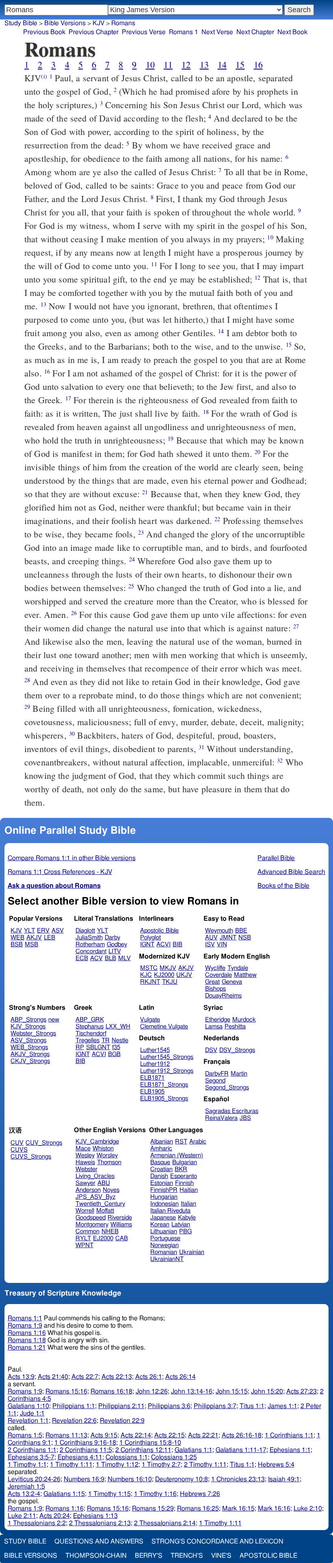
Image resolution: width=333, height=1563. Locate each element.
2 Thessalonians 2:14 (165, 1523)
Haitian (188, 1190)
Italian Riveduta (170, 1211)
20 (257, 452)
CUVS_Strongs (31, 1157)
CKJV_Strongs (30, 1061)
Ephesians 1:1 (290, 1450)
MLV (124, 958)
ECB (82, 958)
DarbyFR (217, 1074)
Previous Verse (144, 32)
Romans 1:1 (25, 1318)
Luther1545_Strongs (166, 1057)
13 (204, 64)
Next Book (292, 32)
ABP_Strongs (28, 1020)
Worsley (107, 1155)
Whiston (103, 1149)
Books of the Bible (283, 886)
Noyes (111, 1190)
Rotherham (90, 944)
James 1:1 (282, 1406)
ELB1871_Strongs (164, 1085)
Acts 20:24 (54, 1516)
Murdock (244, 1020)
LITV (114, 951)
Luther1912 (155, 1064)
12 (186, 64)
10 (150, 64)
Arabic (197, 1142)
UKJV (184, 975)
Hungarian (163, 1197)
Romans (123, 23)
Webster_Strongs (33, 1033)
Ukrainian (191, 1252)
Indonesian (164, 1204)
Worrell (85, 1211)
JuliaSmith (89, 938)
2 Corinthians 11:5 (86, 1450)
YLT (29, 931)
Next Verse (217, 32)
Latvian (180, 1225)
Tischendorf (91, 1033)
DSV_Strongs (237, 1050)
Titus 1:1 (252, 1406)
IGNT (147, 944)
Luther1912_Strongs (166, 1071)
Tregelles (87, 1040)
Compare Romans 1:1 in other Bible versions (72, 858)
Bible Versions (65, 23)
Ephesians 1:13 (95, 1516)
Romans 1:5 (25, 1435)
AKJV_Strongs (30, 1054)
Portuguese (165, 1238)
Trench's (187, 1555)
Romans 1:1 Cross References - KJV (60, 872)
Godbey (117, 944)
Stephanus (90, 1027)
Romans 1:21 (27, 1347)
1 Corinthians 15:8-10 (150, 1442)
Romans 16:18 (111, 1391)
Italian (188, 1204)
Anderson (88, 1190)
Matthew (245, 975)
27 (296, 626)
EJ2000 (103, 1238)
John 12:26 (152, 1391)
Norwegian (164, 1245)
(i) (44, 76)
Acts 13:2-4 (24, 1494)
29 (27, 707)
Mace (83, 1149)
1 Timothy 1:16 (155, 1494)
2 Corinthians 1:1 (32, 1450)
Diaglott (85, 931)
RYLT (83, 1238)
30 (72, 733)
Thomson (109, 1162)
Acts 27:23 (301, 1391)
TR (106, 1040)
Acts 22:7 (84, 1377)
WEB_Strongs (29, 1047)
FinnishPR (163, 1190)
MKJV (168, 968)
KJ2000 (164, 975)
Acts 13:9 (21, 1377)
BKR (181, 1169)
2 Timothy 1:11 (205, 1464)
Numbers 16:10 (130, 1479)
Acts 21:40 (53, 1377)
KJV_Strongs (28, 1027)
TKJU (169, 982)
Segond (215, 1081)
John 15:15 (232, 1391)
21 (145, 492)
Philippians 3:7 (215, 1406)
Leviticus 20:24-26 (34, 1479)
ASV (58, 931)
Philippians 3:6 (169, 1406)
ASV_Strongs (28, 1040)
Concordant (91, 951)
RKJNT (150, 982)
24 (132, 559)
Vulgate (150, 1020)
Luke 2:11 (22, 1516)
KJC (146, 975)
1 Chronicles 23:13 (238, 1479)
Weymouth (219, 931)
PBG (185, 1231)
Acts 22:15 (169, 1435)
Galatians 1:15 (64, 1494)
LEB (49, 938)
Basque (160, 1162)
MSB (31, 944)
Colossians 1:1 (127, 1457)
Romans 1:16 (27, 1333)
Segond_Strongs (227, 1088)
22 (217, 519)
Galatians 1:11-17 (241, 1450)
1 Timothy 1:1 (27, 1464)
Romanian (163, 1252)
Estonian (161, 1183)
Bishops (215, 989)
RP (80, 1047)
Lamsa (214, 1027)
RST (181, 1142)
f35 (116, 1047)
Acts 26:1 (148, 1377)
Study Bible (20, 23)
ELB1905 (152, 1092)
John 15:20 (267, 1391)
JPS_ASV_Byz (95, 1197)
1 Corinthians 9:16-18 (85, 1442)
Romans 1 (183, 32)
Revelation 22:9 (122, 1420)
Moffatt (105, 1211)
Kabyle (187, 1218)
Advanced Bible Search (291, 872)
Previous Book (44, 32)
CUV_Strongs (44, 1143)
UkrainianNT (167, 1259)
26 (74, 613)
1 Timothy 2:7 (161, 1464)
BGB (114, 1054)
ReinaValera (221, 1118)
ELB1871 (152, 1078)
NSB (244, 938)
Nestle (120, 1040)
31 (201, 747)
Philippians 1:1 (73, 1406)
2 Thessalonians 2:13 (100, 1523)
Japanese (163, 1218)
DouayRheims (223, 996)
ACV (96, 958)
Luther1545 (155, 1050)
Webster (86, 1169)
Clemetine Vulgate (164, 1027)
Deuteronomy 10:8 (181, 1479)
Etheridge (217, 1020)
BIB (177, 944)
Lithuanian (163, 1231)
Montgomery (92, 1225)
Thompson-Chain (96, 1555)
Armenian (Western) (176, 1155)
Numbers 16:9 (84, 1479)
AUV (211, 938)
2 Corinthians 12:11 (143, 1450)
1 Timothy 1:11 (71, 1464)
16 (258, 64)
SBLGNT (98, 1047)
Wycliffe (215, 968)
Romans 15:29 (153, 1508)
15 (240, 64)
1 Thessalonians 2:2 (37, 1523)
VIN (222, 944)
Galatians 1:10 (28, 1406)
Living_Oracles (95, 1176)
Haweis (85, 1162)
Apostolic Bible (268, 1555)
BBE (241, 931)
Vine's (221, 1555)
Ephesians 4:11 (80, 1457)
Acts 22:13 (117, 1377)
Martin (239, 1074)
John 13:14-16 (191, 1391)
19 (170, 438)
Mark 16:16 (274, 1508)
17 (68, 398)
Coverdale (218, 975)
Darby (112, 938)
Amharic (161, 1149)
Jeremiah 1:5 (26, 1486)
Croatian (161, 1169)
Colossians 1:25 (174, 1457)
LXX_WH (118, 1027)
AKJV (34, 938)
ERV (43, 931)
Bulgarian (184, 1162)
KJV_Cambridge (97, 1142)
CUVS (19, 1150)
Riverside (120, 1218)
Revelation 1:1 (28, 1420)
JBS (245, 1118)
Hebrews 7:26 (200, 1494)
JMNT (228, 938)
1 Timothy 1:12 (117, 1464)
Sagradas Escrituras (231, 1111)
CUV (17, 1143)
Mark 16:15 (238, 1508)
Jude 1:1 (32, 1413)
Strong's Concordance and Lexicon (217, 1541)
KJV (98, 23)
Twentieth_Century (100, 1204)
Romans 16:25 (198, 1508)
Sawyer (85, 1183)
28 (27, 680)
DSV (211, 1050)
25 (131, 586)
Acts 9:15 (104, 1435)
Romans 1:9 (25, 1325)
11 (168, 64)
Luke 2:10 (308, 1508)
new (53, 1020)
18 (206, 411)
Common (87, 1231)
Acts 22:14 (136, 1435)
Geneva (232, 982)
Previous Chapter (94, 32)
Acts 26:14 (180, 1377)
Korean (159, 1225)
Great (212, 982)
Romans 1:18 (27, 1340)
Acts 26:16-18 (242, 1435)
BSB (17, 944)
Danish (159, 1176)
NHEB (110, 1231)
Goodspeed (91, 1218)
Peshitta (235, 1027)
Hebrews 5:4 (276, 1464)
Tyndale (237, 968)
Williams (121, 1225)
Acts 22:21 (203, 1435)
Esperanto (183, 1176)
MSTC (149, 968)
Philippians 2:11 (121, 1406)
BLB (110, 958)
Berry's (148, 1555)
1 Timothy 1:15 (109, 1494)
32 (280, 760)
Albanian (161, 1142)
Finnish (184, 1183)
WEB (17, 938)
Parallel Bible (276, 858)
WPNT (84, 1245)
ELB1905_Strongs (164, 1099)
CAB (121, 1238)
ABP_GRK (90, 1020)
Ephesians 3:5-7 (31, 1457)
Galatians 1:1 (193, 1450)
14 (222, 64)
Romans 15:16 (66, 1391)
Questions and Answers (98, 1541)
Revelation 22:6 (74, 1420)
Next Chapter (255, 32)
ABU (103, 1183)
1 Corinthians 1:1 (289, 1435)
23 (141, 532)
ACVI (163, 944)
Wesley (85, 1155)
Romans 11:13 (66, 1435)
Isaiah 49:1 (284, 1479)
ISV (210, 944)
